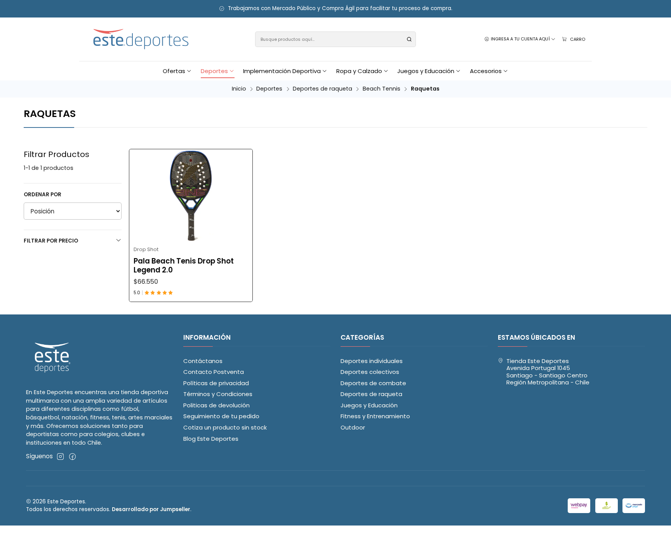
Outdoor (353, 427)
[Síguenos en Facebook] (72, 456)
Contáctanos (203, 361)
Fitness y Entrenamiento (375, 416)
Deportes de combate (373, 383)
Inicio (239, 88)
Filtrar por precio (51, 240)
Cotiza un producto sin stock (225, 427)
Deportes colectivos (370, 372)
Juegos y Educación (369, 405)
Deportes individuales (372, 361)
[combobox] (335, 39)
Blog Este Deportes (210, 439)
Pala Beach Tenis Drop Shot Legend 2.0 (184, 265)
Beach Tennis (381, 88)
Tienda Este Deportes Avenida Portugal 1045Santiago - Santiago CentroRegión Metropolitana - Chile (547, 372)
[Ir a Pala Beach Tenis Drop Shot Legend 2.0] (190, 195)
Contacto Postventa (213, 372)
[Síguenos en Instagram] (60, 456)
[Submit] (409, 39)
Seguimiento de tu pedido (221, 416)
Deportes (269, 88)
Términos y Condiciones (217, 394)
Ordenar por (42, 194)
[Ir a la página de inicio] (141, 39)
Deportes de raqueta (322, 88)
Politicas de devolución (216, 405)
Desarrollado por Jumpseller (151, 509)
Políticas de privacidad (216, 383)
